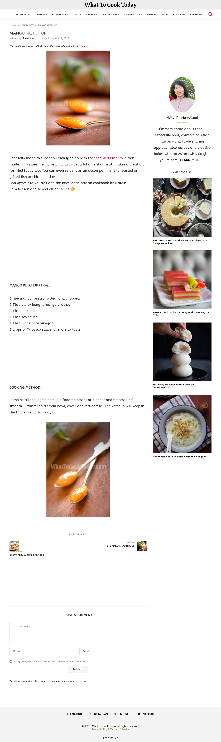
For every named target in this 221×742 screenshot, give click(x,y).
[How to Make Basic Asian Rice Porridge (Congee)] (182, 424)
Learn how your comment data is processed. (66, 681)
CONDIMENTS (27, 25)
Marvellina (28, 38)
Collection (109, 14)
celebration (132, 14)
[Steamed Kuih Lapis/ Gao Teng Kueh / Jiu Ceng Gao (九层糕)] (182, 279)
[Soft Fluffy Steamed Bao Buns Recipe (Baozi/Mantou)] (182, 352)
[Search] (210, 14)
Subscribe (178, 14)
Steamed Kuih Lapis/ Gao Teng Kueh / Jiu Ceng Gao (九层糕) (181, 314)
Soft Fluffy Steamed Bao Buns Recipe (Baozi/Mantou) (173, 386)
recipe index (23, 14)
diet (76, 14)
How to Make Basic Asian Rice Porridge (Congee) (179, 457)
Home (12, 25)
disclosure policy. (78, 46)
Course (40, 14)
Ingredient (59, 14)
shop (164, 14)
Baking (90, 14)
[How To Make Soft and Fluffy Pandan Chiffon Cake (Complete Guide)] (182, 207)
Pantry (151, 14)
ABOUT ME (196, 14)
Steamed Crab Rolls (110, 158)
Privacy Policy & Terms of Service (110, 729)
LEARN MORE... (192, 160)
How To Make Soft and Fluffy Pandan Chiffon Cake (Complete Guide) (180, 242)
